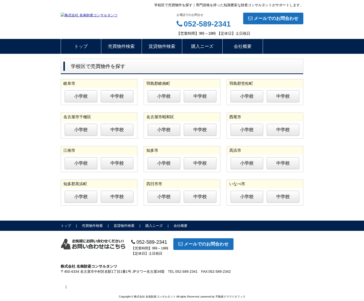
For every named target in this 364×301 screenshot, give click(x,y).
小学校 (81, 96)
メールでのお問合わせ (276, 18)
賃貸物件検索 (162, 46)
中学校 (117, 96)
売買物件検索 (121, 46)
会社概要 (243, 46)
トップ (81, 46)
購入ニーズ (202, 46)
